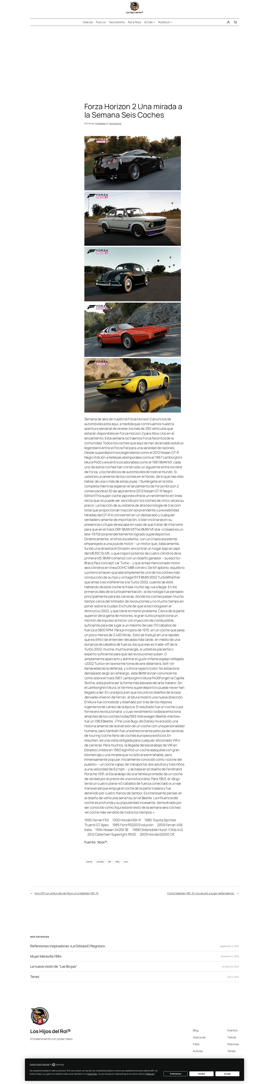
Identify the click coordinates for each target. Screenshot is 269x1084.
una (125, 861)
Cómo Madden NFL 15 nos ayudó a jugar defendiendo (200, 893)
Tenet (34, 977)
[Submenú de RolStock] (171, 22)
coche (89, 861)
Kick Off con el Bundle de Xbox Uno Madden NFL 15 (66, 893)
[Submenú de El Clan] (154, 22)
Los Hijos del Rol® (134, 12)
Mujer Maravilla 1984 (45, 956)
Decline (201, 1074)
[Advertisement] (134, 58)
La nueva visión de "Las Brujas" (53, 966)
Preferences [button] (150, 1074)
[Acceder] (228, 22)
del (109, 861)
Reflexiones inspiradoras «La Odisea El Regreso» (68, 946)
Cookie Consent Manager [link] (39, 1064)
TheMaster (100, 123)
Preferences (175, 1074)
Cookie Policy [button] (92, 1074)
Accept (227, 1074)
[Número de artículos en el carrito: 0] (235, 22)
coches (100, 861)
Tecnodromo (115, 123)
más (117, 861)
